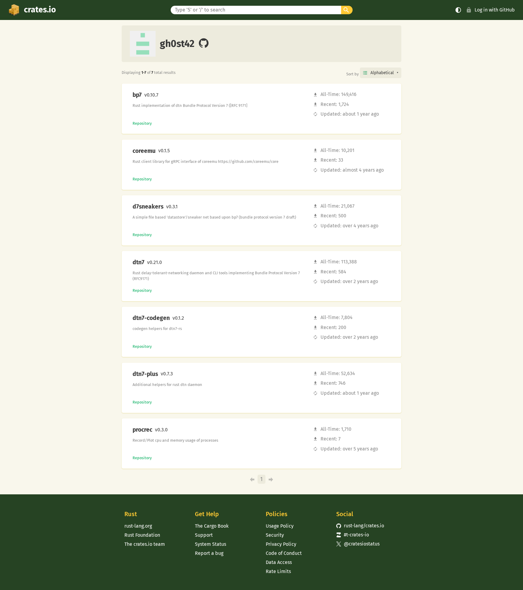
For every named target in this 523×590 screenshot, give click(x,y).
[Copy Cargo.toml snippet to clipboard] (163, 95)
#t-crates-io (352, 535)
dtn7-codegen (151, 318)
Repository (142, 123)
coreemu (144, 151)
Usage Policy (280, 526)
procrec (142, 430)
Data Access (279, 562)
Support (204, 535)
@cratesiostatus (358, 544)
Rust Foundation (142, 535)
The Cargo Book (212, 526)
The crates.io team (144, 544)
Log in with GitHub (495, 10)
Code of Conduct (284, 553)
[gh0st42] (204, 43)
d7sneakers (148, 206)
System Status (210, 544)
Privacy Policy (281, 544)
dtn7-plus (145, 374)
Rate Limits (278, 571)
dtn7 (138, 262)
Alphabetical (382, 72)
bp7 (137, 95)
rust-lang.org (138, 526)
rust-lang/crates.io (360, 526)
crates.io (40, 10)
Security (275, 535)
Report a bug (209, 553)
